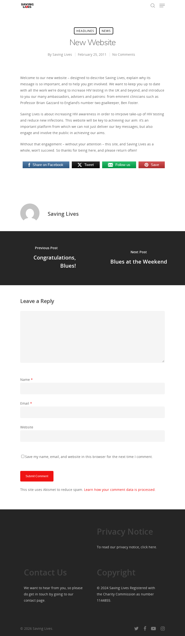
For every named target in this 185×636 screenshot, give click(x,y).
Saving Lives (62, 54)
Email (26, 403)
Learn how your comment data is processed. (120, 489)
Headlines (85, 31)
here (152, 547)
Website (26, 427)
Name (26, 379)
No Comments (123, 54)
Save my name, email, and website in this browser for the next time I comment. (89, 456)
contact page (34, 600)
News (106, 31)
